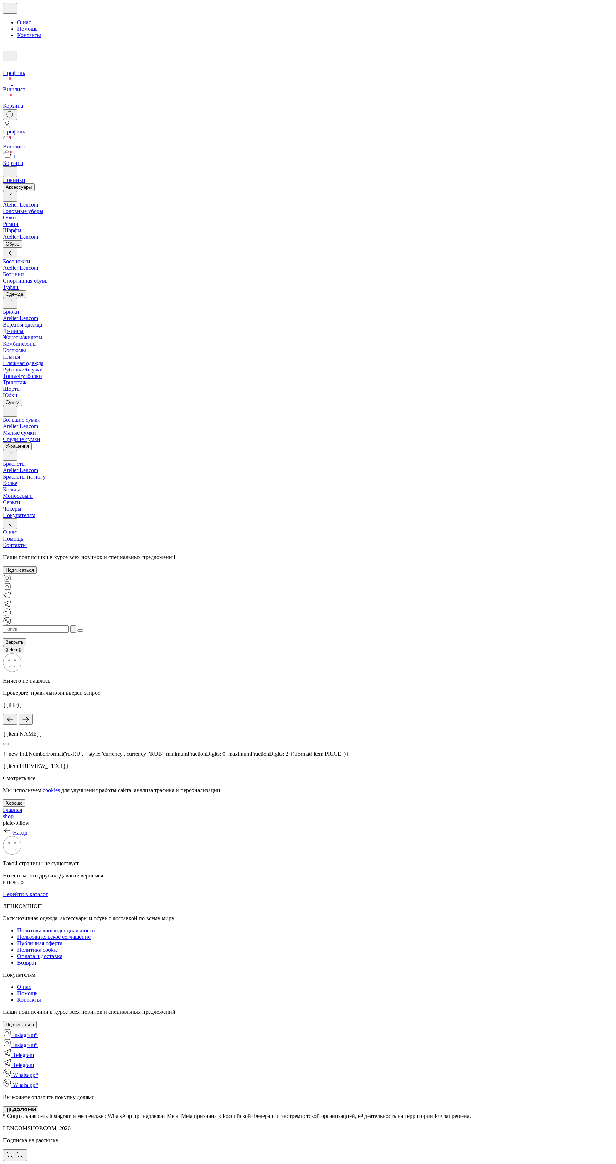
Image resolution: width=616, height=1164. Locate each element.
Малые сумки (19, 433)
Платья (11, 357)
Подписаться (20, 570)
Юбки (10, 395)
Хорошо (14, 803)
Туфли (11, 287)
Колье (10, 483)
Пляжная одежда (23, 363)
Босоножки (16, 261)
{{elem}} (13, 649)
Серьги (11, 502)
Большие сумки (22, 420)
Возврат (27, 963)
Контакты (29, 35)
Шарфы (12, 230)
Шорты (12, 389)
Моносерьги (18, 496)
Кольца (11, 489)
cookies (51, 790)
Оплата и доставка (39, 956)
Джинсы (13, 331)
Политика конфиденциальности (56, 930)
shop (8, 816)
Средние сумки (21, 439)
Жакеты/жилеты (22, 337)
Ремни (11, 224)
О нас (24, 22)
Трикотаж (14, 382)
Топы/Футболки (22, 376)
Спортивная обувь (25, 281)
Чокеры (12, 509)
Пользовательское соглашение (54, 937)
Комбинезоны (20, 344)
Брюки (11, 312)
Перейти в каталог (25, 894)
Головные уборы (23, 211)
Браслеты (14, 464)
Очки (9, 217)
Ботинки (13, 274)
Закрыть (15, 642)
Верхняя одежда (22, 325)
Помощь (27, 29)
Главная (12, 810)
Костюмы (14, 350)
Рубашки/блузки (23, 369)
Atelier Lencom (20, 205)
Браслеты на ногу (24, 477)
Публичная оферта (39, 943)
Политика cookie (37, 950)
